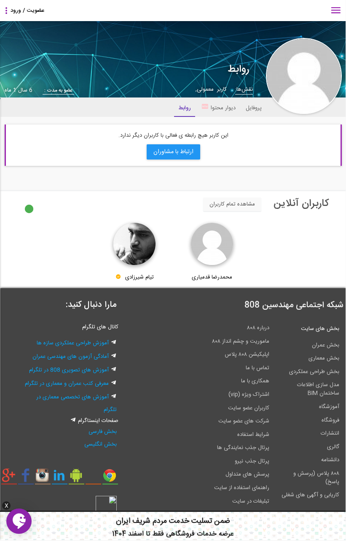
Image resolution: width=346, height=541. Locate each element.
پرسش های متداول (247, 474)
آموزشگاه (329, 406)
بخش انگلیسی (100, 444)
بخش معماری (323, 358)
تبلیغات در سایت (250, 501)
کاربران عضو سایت (248, 408)
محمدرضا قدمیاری (212, 277)
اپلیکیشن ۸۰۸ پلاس (247, 354)
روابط (184, 108)
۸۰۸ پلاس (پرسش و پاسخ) (316, 478)
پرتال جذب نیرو (252, 461)
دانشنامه (330, 460)
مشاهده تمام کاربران (232, 204)
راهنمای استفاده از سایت (241, 487)
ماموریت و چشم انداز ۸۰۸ (240, 341)
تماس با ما (257, 368)
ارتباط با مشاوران (173, 152)
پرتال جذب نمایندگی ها (243, 447)
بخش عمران (325, 345)
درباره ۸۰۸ (258, 328)
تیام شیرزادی (139, 277)
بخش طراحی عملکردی (314, 371)
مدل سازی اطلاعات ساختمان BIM (318, 389)
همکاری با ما (255, 381)
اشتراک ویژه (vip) (248, 394)
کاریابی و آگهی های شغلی (310, 495)
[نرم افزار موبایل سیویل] (76, 479)
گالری (333, 447)
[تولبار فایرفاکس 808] (93, 479)
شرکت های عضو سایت (243, 421)
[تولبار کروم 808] (110, 479)
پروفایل (254, 108)
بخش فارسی (103, 431)
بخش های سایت (320, 328)
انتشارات (330, 433)
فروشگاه (330, 420)
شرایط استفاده (253, 434)
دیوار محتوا (223, 108)
